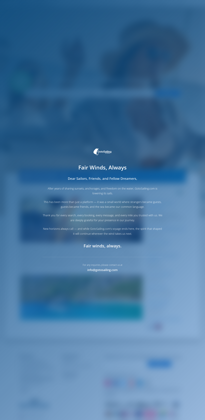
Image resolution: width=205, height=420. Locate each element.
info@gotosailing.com (102, 270)
